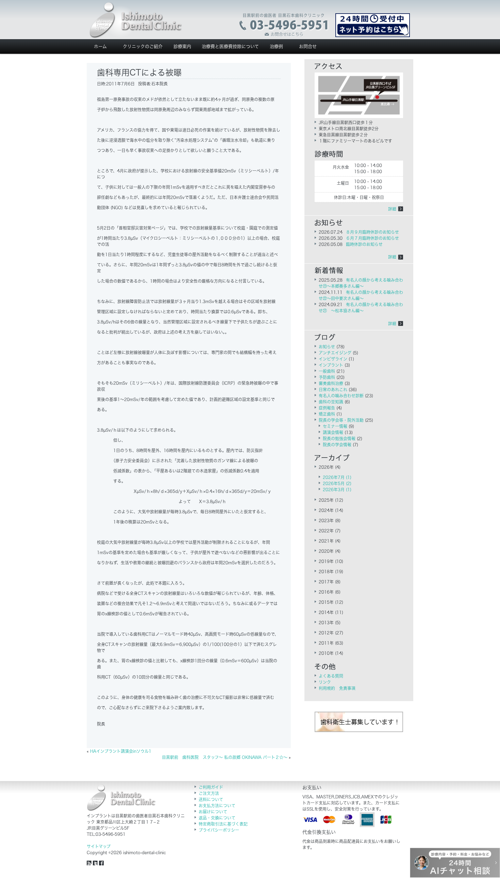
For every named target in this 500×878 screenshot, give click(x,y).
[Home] (135, 20)
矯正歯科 (327, 414)
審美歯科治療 (331, 383)
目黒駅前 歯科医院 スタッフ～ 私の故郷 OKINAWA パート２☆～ (224, 757)
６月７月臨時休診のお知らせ (372, 238)
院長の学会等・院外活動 (341, 420)
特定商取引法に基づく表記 (223, 824)
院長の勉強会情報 (339, 438)
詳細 (392, 209)
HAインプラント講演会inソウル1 (120, 751)
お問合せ (308, 46)
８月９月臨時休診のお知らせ (372, 232)
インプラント (331, 365)
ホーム (100, 46)
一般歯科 (327, 371)
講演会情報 (333, 432)
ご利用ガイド (211, 787)
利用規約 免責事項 (337, 688)
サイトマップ (99, 846)
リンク (325, 682)
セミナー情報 (335, 426)
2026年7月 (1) (337, 477)
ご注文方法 (209, 793)
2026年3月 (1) (337, 489)
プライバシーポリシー (219, 830)
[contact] (284, 25)
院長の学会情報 (337, 445)
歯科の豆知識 (331, 402)
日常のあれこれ (333, 389)
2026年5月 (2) (337, 483)
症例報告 (327, 408)
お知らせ (327, 347)
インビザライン (333, 359)
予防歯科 (327, 377)
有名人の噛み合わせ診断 (341, 396)
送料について (211, 799)
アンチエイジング (335, 353)
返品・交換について (217, 818)
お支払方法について (217, 806)
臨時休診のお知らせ (364, 244)
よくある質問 (331, 676)
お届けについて (213, 812)
